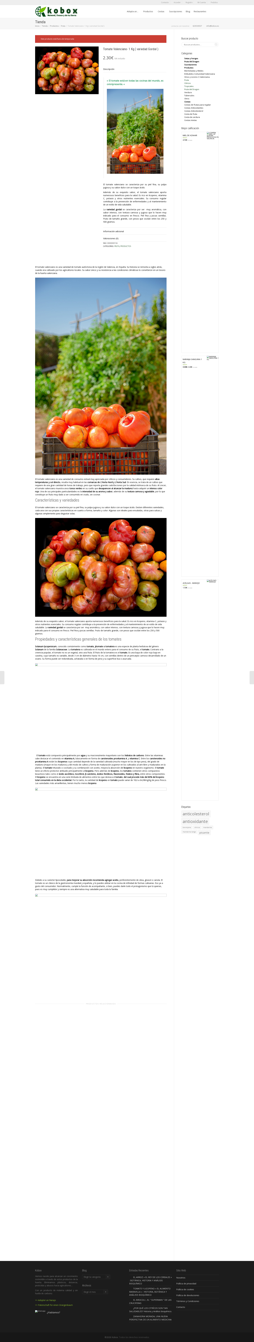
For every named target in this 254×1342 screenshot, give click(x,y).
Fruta (63, 26)
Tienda (45, 26)
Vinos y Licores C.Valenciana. (197, 77)
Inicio (37, 26)
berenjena (187, 827)
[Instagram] (47, 2)
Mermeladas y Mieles (193, 70)
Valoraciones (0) (110, 238)
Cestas (161, 11)
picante (204, 832)
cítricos (197, 827)
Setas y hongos (191, 58)
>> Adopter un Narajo (45, 1300)
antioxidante (195, 821)
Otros (186, 98)
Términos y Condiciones (187, 1301)
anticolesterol (196, 813)
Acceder (177, 2)
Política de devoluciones (187, 1295)
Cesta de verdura (192, 117)
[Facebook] (37, 2)
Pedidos (214, 2)
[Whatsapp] (42, 2)
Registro (189, 2)
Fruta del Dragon (191, 61)
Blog (188, 11)
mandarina (207, 827)
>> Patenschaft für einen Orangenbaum (54, 1305)
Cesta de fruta (190, 114)
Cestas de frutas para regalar (197, 104)
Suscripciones (175, 11)
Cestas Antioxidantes (193, 108)
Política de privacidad (186, 1283)
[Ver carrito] (211, 11)
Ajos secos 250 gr (55, 1048)
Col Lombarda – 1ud (146, 1183)
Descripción (108, 69)
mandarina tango (189, 832)
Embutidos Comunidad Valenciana (199, 74)
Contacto (165, 2)
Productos (148, 11)
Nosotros (180, 1277)
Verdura (58, 1046)
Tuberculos (189, 95)
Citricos (187, 83)
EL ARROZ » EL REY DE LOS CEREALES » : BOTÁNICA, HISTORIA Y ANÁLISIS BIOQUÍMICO (150, 1280)
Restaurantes (200, 11)
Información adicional (113, 231)
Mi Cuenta (202, 2)
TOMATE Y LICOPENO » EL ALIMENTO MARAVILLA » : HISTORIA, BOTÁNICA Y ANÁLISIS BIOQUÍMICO (150, 1291)
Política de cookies (185, 1289)
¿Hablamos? (53, 1312)
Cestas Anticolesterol (193, 111)
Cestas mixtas (190, 120)
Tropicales (189, 86)
